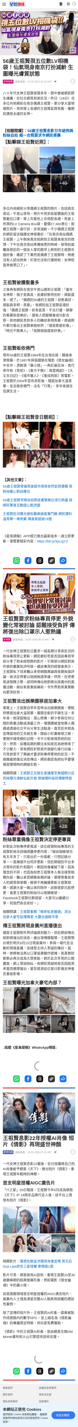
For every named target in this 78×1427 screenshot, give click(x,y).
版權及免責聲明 (47, 1387)
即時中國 (8, 1152)
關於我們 (8, 1394)
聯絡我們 (8, 1387)
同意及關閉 (62, 1415)
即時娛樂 (8, 81)
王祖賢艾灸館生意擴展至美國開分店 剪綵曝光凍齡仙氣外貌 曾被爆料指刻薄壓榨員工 (38, 778)
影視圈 (7, 639)
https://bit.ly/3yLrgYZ (52, 541)
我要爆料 (44, 1401)
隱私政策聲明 (10, 1401)
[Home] (17, 4)
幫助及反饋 (45, 1394)
